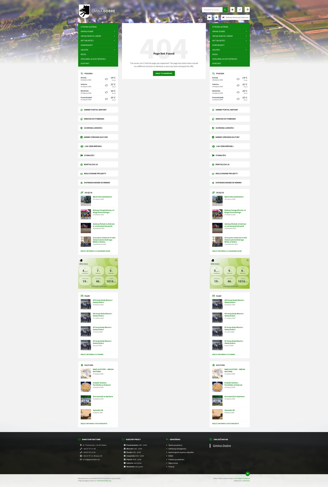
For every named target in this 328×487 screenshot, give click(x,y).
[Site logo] (97, 18)
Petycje (171, 466)
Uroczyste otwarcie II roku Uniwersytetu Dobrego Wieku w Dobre (104, 239)
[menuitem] (98, 27)
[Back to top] (247, 474)
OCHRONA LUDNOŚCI (93, 128)
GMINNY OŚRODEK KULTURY (96, 137)
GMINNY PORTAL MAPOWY (95, 109)
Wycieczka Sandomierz (102, 197)
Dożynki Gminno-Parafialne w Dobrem (102, 384)
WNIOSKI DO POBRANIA (94, 118)
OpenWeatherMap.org (104, 481)
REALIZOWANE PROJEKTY (95, 173)
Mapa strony (173, 463)
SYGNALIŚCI (89, 155)
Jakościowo (246, 481)
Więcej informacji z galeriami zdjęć (95, 251)
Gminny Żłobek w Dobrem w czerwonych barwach (104, 225)
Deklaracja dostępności (177, 449)
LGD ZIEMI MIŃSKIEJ (93, 146)
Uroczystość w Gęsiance (103, 396)
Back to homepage (164, 73)
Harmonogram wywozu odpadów (181, 452)
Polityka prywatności (176, 459)
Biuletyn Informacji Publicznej (237, 17)
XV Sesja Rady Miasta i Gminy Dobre (102, 328)
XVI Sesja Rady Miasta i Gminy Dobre (102, 314)
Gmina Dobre (222, 446)
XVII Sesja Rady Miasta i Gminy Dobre (102, 301)
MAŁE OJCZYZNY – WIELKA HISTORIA (103, 370)
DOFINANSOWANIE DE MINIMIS (97, 182)
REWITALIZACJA (91, 164)
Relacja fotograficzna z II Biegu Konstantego (103, 211)
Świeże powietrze (175, 445)
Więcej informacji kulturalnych (94, 423)
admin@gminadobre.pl (242, 478)
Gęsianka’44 (98, 410)
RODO (170, 456)
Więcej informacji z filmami (92, 354)
